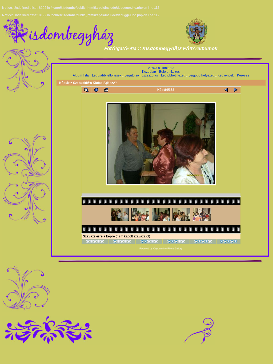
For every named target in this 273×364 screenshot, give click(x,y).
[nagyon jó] (203, 242)
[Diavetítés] (106, 90)
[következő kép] (235, 90)
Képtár (64, 83)
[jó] (176, 242)
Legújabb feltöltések (106, 75)
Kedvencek (226, 75)
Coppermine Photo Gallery (167, 248)
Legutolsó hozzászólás (141, 75)
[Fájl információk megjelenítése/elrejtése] (96, 90)
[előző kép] (226, 90)
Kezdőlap (149, 72)
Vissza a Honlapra (161, 68)
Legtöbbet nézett (173, 75)
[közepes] (149, 242)
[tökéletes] (228, 242)
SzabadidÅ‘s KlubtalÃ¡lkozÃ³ (95, 83)
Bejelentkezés (169, 72)
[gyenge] (122, 242)
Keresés (243, 75)
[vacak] (95, 242)
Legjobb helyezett (201, 75)
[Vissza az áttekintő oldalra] (86, 90)
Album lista (81, 75)
